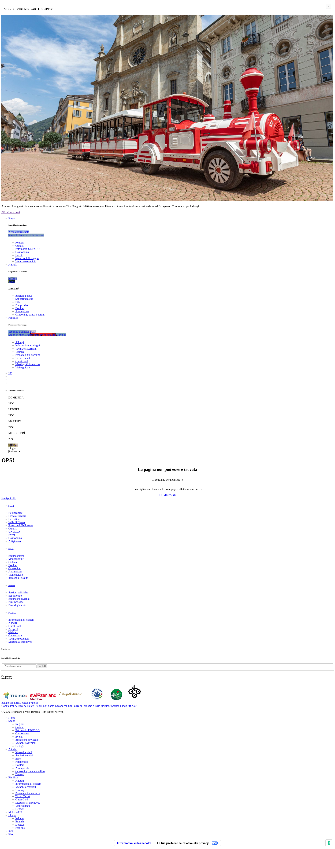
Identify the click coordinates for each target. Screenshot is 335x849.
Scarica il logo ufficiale (124, 705)
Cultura (19, 245)
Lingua (12, 448)
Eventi (19, 255)
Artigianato (14, 541)
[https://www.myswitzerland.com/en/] (43, 699)
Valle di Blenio (16, 522)
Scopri (12, 218)
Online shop (15, 635)
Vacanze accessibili (25, 348)
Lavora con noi (63, 705)
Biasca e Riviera (17, 515)
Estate (11, 549)
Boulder (19, 308)
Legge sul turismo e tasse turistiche (91, 705)
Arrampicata (22, 311)
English (14, 702)
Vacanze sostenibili (25, 261)
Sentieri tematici (24, 298)
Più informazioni (10, 212)
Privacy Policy (26, 705)
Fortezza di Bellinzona (20, 525)
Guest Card (21, 361)
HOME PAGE (167, 495)
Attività (12, 264)
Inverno (11, 586)
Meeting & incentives (20, 641)
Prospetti (13, 629)
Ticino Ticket (22, 358)
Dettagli (19, 746)
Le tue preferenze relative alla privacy (183, 843)
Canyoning (14, 568)
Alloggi (19, 342)
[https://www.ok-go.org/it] (134, 699)
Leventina (13, 519)
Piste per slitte (16, 601)
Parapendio (21, 305)
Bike (18, 301)
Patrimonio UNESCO (27, 248)
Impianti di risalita (18, 577)
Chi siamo (48, 705)
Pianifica (13, 317)
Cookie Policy (9, 705)
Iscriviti (42, 666)
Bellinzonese (15, 512)
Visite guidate (22, 367)
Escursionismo (16, 555)
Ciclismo (13, 562)
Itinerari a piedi (23, 295)
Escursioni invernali (19, 598)
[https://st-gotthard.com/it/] (70, 699)
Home (11, 717)
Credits (38, 705)
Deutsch (23, 702)
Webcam (13, 632)
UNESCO (14, 531)
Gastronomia (22, 252)
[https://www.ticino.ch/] (15, 699)
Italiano (5, 702)
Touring (19, 351)
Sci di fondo (15, 595)
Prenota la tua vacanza (27, 354)
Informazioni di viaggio (28, 345)
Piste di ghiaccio (17, 605)
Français (33, 702)
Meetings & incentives (27, 364)
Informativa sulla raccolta (134, 843)
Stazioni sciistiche (18, 592)
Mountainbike (16, 558)
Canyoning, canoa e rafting (30, 314)
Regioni (19, 242)
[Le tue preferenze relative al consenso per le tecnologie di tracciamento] (329, 843)
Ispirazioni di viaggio (27, 258)
